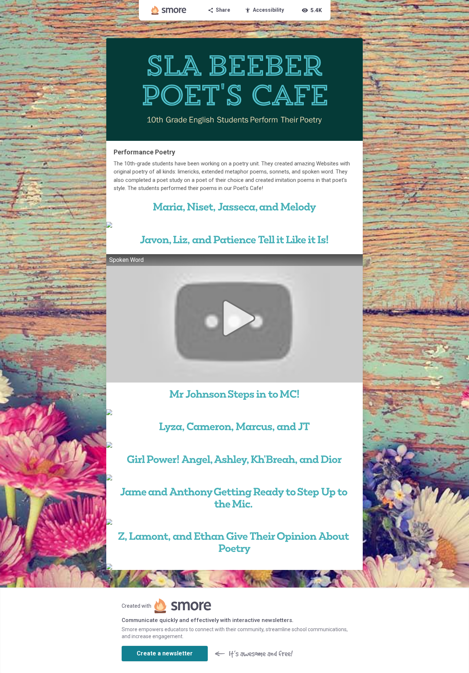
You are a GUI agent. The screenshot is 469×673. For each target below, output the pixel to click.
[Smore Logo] (169, 10)
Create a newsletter (165, 653)
